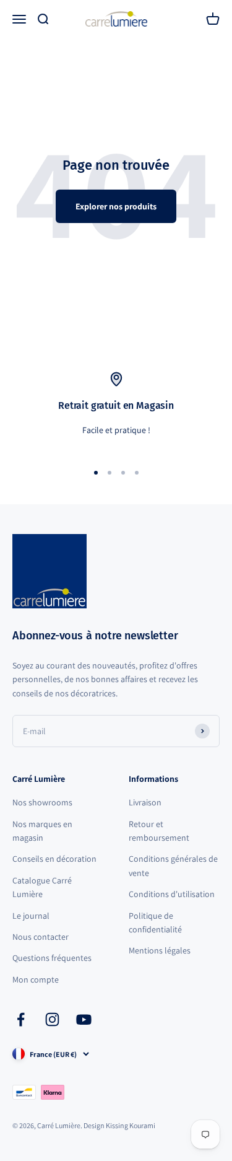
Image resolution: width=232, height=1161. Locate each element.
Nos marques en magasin (42, 830)
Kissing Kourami (130, 1125)
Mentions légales (160, 950)
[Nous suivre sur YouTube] (83, 1019)
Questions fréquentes (52, 957)
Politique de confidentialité (155, 922)
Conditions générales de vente (173, 865)
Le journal (30, 915)
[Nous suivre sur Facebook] (20, 1019)
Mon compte (35, 979)
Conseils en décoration (54, 858)
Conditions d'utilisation (172, 894)
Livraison (145, 802)
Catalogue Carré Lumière (42, 887)
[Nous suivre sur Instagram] (52, 1019)
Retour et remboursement (159, 830)
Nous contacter (40, 936)
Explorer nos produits (116, 206)
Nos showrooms (42, 802)
